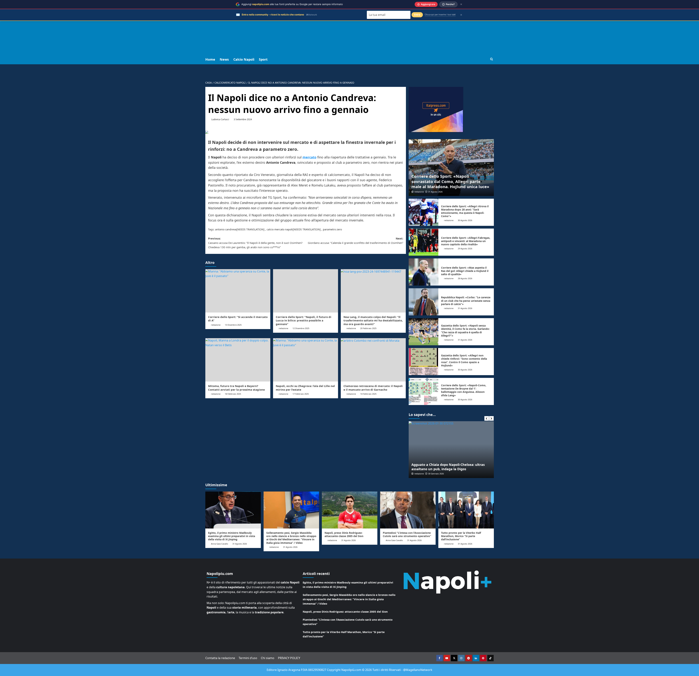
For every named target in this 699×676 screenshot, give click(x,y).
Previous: (255, 243)
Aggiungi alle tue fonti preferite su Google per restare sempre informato (292, 4)
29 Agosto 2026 (465, 248)
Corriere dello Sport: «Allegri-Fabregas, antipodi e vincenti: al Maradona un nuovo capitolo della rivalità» (465, 241)
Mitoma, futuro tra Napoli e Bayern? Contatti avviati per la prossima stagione (236, 387)
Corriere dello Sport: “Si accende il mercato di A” (238, 318)
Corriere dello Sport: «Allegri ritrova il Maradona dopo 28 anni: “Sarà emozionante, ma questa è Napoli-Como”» (465, 211)
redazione (215, 324)
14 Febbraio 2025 (368, 393)
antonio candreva (225, 229)
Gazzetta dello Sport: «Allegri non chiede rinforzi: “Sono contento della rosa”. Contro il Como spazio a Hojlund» (464, 360)
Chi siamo (267, 658)
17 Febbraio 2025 (301, 393)
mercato (309, 157)
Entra (417, 14)
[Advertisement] (349, 27)
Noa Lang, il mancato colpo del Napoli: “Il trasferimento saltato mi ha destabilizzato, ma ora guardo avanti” (373, 320)
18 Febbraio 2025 (233, 393)
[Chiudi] (461, 4)
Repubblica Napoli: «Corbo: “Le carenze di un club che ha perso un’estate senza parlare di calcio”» (465, 301)
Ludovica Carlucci (220, 119)
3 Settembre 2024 (243, 119)
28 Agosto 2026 (465, 278)
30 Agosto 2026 (465, 220)
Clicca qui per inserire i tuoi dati (440, 14)
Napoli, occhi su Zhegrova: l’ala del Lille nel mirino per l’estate (305, 387)
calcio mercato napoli (280, 229)
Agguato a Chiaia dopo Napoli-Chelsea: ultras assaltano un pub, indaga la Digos (448, 466)
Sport (263, 59)
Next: (355, 241)
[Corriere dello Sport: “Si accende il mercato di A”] (237, 291)
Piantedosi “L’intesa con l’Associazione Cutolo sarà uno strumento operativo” (407, 534)
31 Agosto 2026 (435, 191)
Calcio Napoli (243, 59)
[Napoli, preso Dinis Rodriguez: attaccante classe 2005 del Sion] (349, 510)
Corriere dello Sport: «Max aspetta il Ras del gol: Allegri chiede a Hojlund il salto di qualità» (464, 271)
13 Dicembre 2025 (233, 324)
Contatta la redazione (220, 658)
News (224, 59)
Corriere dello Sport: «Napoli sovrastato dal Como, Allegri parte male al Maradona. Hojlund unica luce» (450, 181)
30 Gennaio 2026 (436, 473)
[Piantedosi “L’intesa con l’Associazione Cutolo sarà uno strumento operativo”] (408, 510)
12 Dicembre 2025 (301, 328)
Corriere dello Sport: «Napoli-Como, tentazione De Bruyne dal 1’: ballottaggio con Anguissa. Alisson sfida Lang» (463, 390)
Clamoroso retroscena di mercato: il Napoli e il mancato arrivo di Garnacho (373, 387)
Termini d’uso (248, 658)
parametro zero (332, 229)
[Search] (491, 59)
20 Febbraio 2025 (368, 328)
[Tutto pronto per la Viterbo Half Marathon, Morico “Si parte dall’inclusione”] (466, 510)
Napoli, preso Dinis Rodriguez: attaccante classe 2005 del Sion (344, 534)
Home (210, 59)
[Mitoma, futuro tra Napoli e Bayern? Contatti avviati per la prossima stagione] (237, 360)
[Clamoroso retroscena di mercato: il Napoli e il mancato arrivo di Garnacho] (373, 360)
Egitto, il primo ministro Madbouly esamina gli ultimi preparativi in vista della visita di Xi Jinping (231, 536)
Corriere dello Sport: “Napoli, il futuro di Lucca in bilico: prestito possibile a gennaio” (303, 320)
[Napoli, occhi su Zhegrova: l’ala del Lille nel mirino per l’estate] (305, 360)
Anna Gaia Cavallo (219, 543)
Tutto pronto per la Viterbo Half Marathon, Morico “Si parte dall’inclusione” (461, 536)
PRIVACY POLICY (289, 658)
